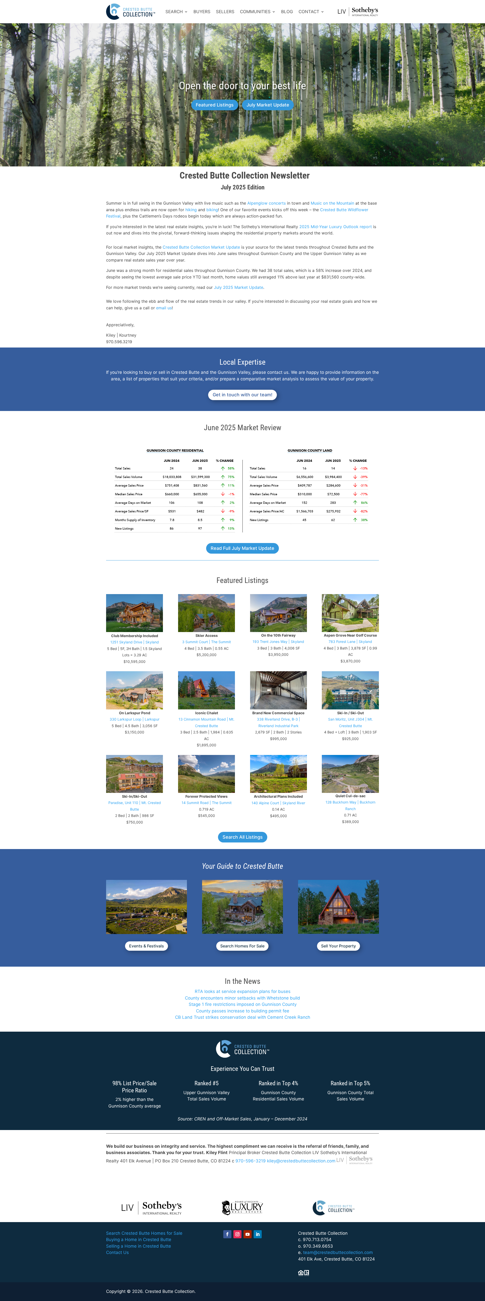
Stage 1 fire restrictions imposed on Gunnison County (243, 1004)
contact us (277, 372)
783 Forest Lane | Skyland (350, 641)
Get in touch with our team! (242, 394)
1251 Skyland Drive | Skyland (134, 642)
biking (212, 209)
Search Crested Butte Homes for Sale (144, 1233)
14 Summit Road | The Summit (207, 802)
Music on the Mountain (332, 203)
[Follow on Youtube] (248, 1234)
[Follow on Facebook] (227, 1234)
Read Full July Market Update (242, 548)
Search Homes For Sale (242, 945)
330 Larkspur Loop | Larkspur (134, 719)
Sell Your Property (338, 945)
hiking (191, 209)
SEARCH (174, 11)
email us (164, 307)
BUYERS (201, 11)
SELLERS (225, 11)
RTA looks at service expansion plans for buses (242, 991)
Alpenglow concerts (266, 203)
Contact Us (117, 1252)
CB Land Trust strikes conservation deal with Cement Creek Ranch (242, 1017)
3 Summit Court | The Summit (206, 642)
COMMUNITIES (255, 11)
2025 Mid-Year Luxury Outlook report (335, 226)
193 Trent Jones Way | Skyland (278, 641)
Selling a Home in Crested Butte (138, 1246)
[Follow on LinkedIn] (258, 1234)
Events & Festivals (146, 945)
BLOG (287, 11)
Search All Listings (243, 837)
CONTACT (309, 11)
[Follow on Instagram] (237, 1234)
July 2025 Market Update (238, 287)
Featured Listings (215, 104)
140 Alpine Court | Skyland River (278, 803)
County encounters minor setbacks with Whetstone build (242, 998)
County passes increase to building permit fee (242, 1010)
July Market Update (268, 104)
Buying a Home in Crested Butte (138, 1239)
